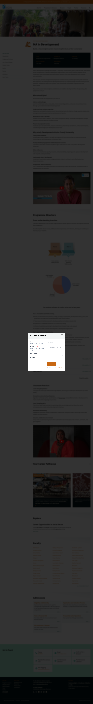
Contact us (51, 364)
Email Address (34, 347)
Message (32, 357)
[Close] (62, 335)
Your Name (33, 342)
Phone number (33, 353)
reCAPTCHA (59, 368)
